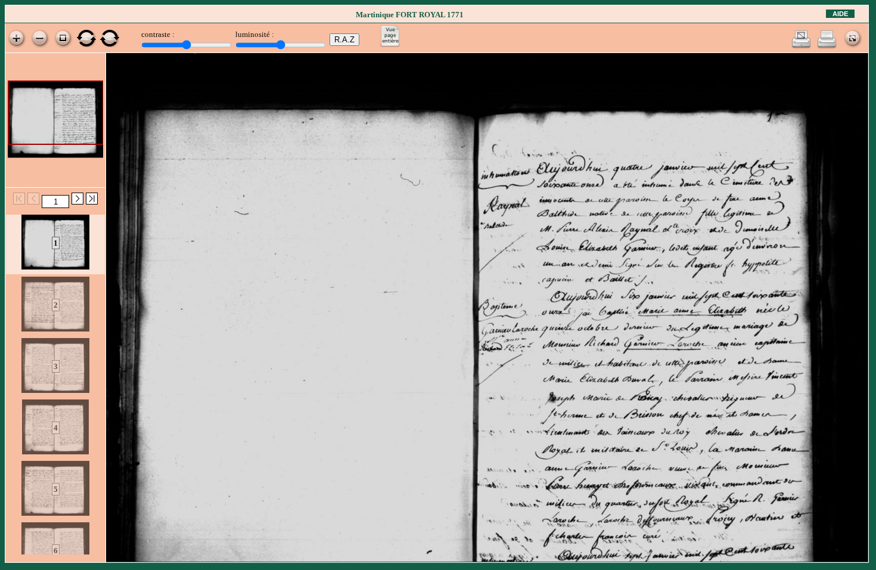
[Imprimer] (826, 46)
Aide (840, 13)
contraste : (158, 34)
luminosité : (254, 34)
